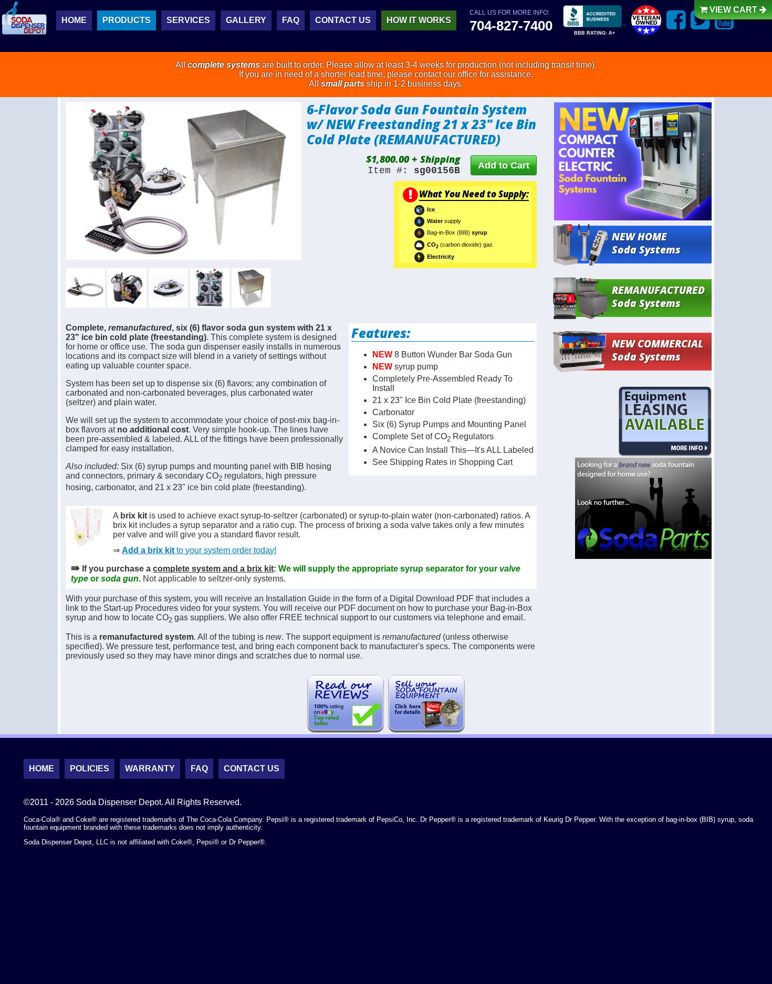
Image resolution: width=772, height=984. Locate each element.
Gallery (246, 20)
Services (188, 20)
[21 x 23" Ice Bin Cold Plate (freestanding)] (251, 288)
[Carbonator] (127, 288)
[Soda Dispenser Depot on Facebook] (676, 19)
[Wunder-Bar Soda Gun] (85, 288)
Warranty (150, 768)
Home (74, 20)
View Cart (733, 9)
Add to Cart (503, 165)
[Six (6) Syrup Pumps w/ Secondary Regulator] (209, 288)
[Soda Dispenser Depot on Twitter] (700, 19)
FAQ (290, 20)
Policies (89, 768)
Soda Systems (646, 243)
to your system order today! (199, 550)
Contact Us (343, 20)
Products (126, 20)
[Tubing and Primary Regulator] (168, 288)
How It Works (419, 20)
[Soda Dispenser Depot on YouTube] (724, 19)
